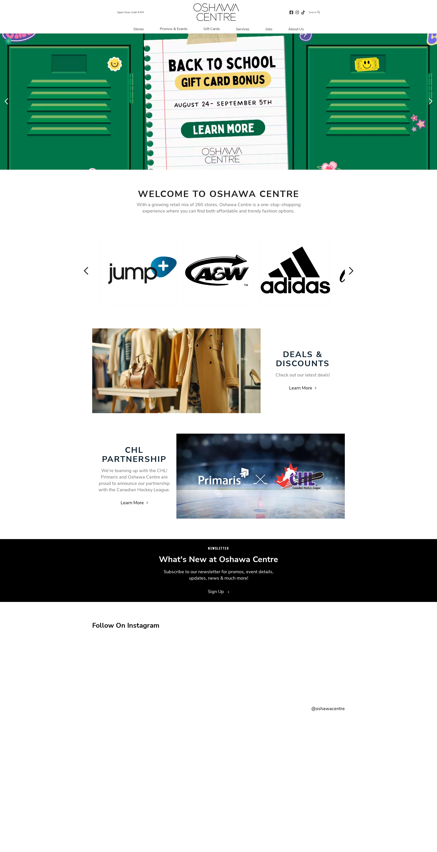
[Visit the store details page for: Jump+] (142, 270)
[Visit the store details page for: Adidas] (295, 270)
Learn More (300, 388)
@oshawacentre (328, 709)
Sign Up (216, 591)
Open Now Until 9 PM (130, 12)
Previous (6, 101)
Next (430, 101)
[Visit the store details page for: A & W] (219, 270)
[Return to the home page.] (216, 12)
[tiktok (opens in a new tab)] (303, 12)
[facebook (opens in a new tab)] (291, 12)
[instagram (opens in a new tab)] (297, 12)
